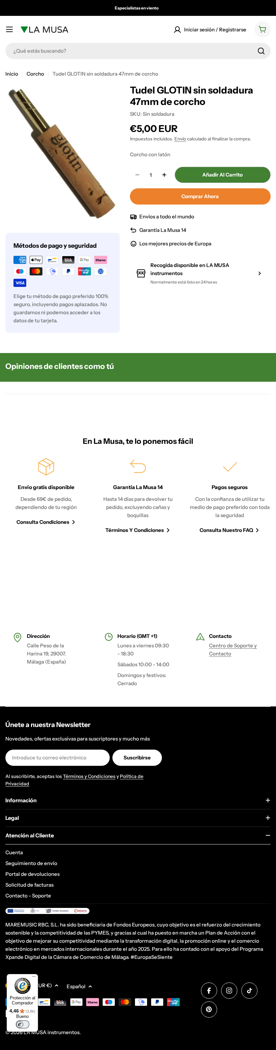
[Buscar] (261, 51)
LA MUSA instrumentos (51, 1032)
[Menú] (34, 978)
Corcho (35, 74)
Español (76, 986)
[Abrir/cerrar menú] (9, 29)
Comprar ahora (200, 196)
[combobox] (138, 51)
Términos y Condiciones (89, 776)
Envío (180, 138)
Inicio (11, 74)
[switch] (22, 1024)
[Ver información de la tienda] (259, 273)
